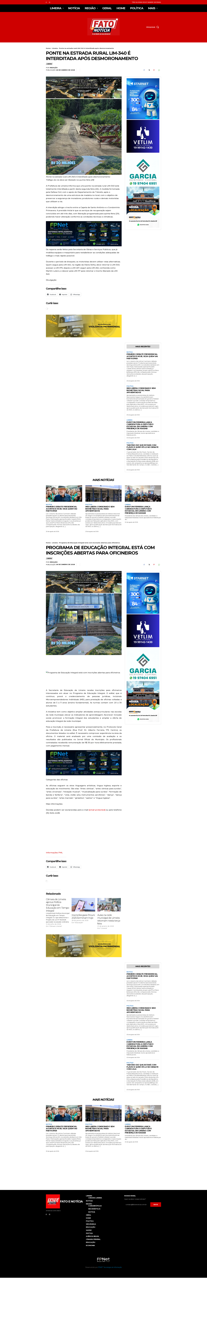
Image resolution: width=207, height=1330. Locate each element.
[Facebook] (46, 2)
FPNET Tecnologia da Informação (110, 1267)
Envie (156, 1204)
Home (48, 48)
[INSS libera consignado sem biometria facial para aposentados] (103, 493)
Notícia (130, 352)
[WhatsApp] (159, 70)
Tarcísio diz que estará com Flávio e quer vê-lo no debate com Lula (142, 447)
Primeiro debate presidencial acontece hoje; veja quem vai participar (142, 356)
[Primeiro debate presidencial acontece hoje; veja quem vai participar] (64, 493)
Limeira (55, 48)
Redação (54, 67)
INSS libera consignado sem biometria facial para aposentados (141, 390)
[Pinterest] (154, 70)
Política (130, 386)
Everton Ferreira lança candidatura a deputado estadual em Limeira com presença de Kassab (140, 425)
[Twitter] (149, 70)
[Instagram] (49, 2)
